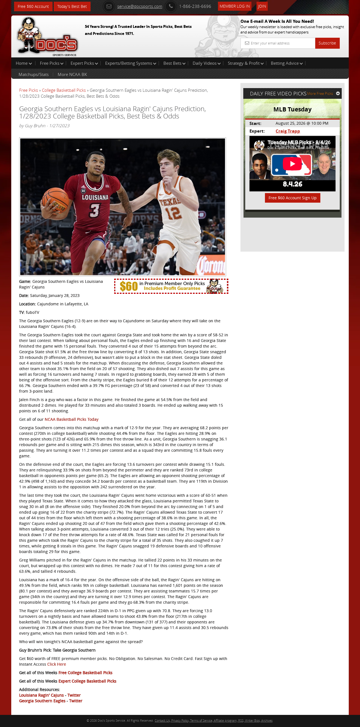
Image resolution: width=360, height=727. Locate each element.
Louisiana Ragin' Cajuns (41, 695)
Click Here (56, 664)
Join (262, 6)
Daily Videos (205, 63)
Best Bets (172, 63)
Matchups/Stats (34, 74)
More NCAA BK (72, 74)
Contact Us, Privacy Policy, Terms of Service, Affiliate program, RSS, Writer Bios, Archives (214, 720)
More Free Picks (320, 93)
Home (22, 63)
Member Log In (235, 6)
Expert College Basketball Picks (87, 681)
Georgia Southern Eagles (42, 700)
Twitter (74, 695)
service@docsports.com (139, 6)
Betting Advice (285, 63)
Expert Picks (82, 63)
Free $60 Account (33, 6)
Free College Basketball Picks (85, 672)
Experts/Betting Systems (128, 63)
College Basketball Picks (64, 90)
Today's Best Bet (72, 6)
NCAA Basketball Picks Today (71, 419)
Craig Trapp (288, 131)
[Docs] (47, 35)
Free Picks (49, 63)
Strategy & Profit (244, 63)
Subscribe (327, 43)
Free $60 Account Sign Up (293, 197)
